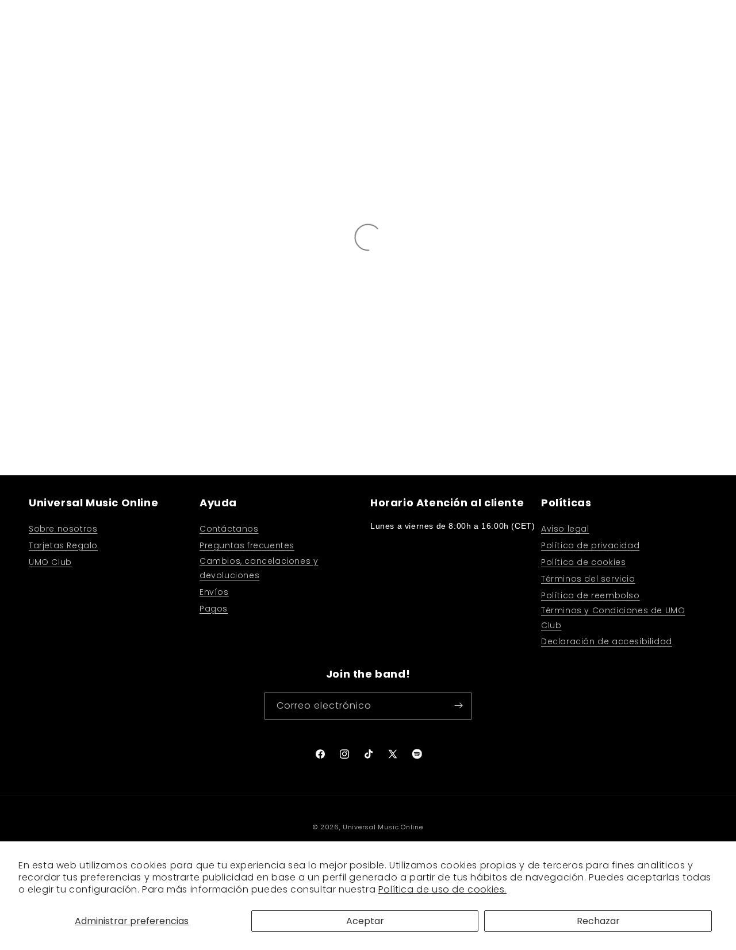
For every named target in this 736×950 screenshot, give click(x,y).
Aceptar (365, 921)
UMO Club (50, 561)
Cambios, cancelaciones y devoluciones (259, 567)
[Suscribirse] (458, 705)
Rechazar (598, 921)
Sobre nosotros (63, 528)
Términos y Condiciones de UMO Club (613, 617)
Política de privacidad (590, 545)
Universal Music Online (383, 827)
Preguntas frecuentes (247, 545)
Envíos (214, 591)
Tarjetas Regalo (63, 545)
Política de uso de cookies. (442, 889)
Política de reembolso (590, 595)
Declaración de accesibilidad (606, 641)
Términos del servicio (588, 578)
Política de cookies (583, 561)
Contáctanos (229, 528)
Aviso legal (565, 528)
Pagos (214, 608)
